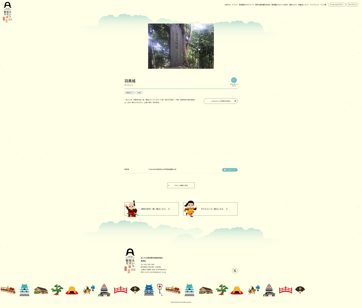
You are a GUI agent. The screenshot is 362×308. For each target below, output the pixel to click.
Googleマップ (231, 170)
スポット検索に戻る (181, 185)
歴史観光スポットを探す (280, 4)
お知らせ (228, 4)
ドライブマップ (352, 5)
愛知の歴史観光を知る (262, 4)
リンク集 (323, 4)
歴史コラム (293, 4)
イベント (235, 4)
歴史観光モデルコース (246, 4)
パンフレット (314, 4)
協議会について (303, 4)
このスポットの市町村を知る (220, 101)
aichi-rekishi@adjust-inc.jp (155, 272)
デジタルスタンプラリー (337, 5)
